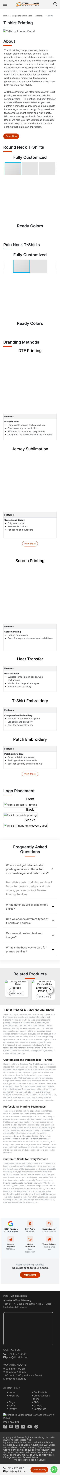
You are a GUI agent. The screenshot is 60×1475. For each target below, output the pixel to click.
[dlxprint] (30, 4)
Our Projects (40, 1392)
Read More (16, 993)
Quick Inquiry (39, 1469)
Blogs (11, 1402)
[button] (30, 169)
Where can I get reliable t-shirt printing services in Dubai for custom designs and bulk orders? (27, 869)
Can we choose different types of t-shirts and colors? (27, 921)
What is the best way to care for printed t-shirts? (26, 949)
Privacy (12, 1408)
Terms (12, 1405)
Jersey (16, 987)
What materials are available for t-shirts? (27, 906)
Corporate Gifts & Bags (22, 16)
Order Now (11, 136)
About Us (13, 1395)
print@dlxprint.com (17, 1357)
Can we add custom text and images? (24, 935)
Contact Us (30, 1274)
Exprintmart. (44, 1447)
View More (30, 543)
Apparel (39, 16)
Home (6, 16)
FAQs (36, 1402)
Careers (37, 1405)
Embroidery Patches (43, 989)
